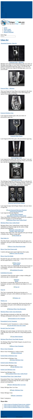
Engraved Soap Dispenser (16, 211)
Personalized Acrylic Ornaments (9, 321)
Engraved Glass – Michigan (16, 62)
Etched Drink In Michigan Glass (9, 355)
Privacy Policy (10, 16)
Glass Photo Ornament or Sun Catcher (16, 215)
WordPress (25, 417)
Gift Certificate (7, 30)
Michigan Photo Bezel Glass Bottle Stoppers (12, 339)
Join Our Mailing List (9, 9)
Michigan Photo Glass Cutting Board (10, 222)
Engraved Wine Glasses (16, 136)
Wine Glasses (16, 264)
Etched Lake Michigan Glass (8, 369)
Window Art (4, 300)
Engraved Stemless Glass (7, 113)
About (8, 13)
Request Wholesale (9, 32)
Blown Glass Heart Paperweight (9, 249)
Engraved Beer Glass (16, 157)
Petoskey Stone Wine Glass (16, 231)
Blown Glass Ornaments (7, 349)
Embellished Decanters (6, 272)
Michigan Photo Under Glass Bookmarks (11, 311)
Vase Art (3, 289)
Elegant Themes (11, 417)
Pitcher (16, 281)
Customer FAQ (11, 14)
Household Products (6, 43)
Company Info (7, 12)
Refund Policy (10, 17)
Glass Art (4, 40)
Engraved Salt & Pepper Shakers (16, 203)
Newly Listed (7, 29)
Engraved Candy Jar (16, 179)
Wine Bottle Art (5, 238)
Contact (6, 10)
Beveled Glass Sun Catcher (7, 328)
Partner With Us (8, 7)
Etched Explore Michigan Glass (9, 362)
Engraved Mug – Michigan (7, 88)
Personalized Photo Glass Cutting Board (11, 376)
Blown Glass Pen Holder (7, 256)
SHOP (5, 28)
